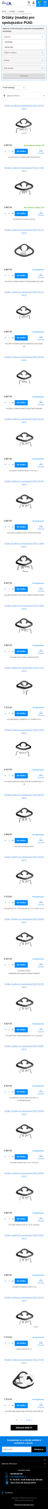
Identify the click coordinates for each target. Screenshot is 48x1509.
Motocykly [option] (9, 47)
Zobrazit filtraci (13, 95)
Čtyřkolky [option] (8, 42)
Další (28, 1420)
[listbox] (24, 44)
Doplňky (12, 11)
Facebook (9, 1492)
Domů (4, 11)
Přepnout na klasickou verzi (24, 1504)
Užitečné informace (9, 1464)
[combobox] (24, 36)
